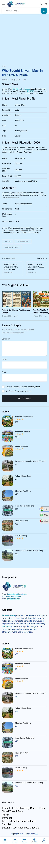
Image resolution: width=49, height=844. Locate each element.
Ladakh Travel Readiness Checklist (21, 827)
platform (6, 626)
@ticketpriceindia (13, 599)
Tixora (6, 79)
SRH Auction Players (11, 247)
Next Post (41, 258)
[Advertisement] (24, 39)
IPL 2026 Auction (23, 241)
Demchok (7, 817)
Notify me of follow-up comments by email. (23, 387)
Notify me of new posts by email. (19, 391)
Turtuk (5, 814)
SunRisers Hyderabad (21, 89)
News (4, 66)
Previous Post (9, 258)
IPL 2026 (30, 91)
